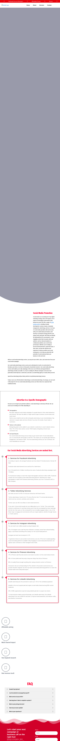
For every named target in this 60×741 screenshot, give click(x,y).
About (34, 5)
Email (36, 736)
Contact (49, 5)
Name (37, 730)
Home (28, 5)
